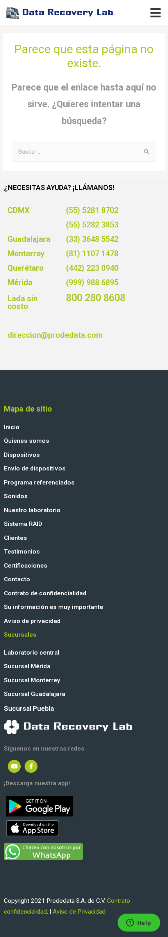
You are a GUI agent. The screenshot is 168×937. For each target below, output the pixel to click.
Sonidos (16, 496)
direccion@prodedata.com (55, 335)
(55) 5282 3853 (92, 224)
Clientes (15, 537)
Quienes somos (26, 440)
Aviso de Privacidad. (80, 911)
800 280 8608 (95, 297)
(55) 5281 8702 (92, 210)
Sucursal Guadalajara (34, 693)
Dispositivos (22, 454)
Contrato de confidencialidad (45, 593)
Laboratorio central (31, 652)
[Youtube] (14, 766)
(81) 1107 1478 (92, 253)
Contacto (17, 579)
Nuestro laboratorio (32, 510)
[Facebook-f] (31, 766)
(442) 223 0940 (92, 268)
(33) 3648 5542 (92, 239)
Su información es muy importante (53, 606)
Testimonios (22, 551)
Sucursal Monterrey (32, 680)
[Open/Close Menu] (155, 13)
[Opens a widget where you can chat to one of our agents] (138, 923)
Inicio (12, 427)
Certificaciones (25, 565)
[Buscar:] (84, 151)
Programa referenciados (39, 482)
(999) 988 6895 (92, 282)
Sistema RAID (23, 523)
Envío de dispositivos (35, 468)
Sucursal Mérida (27, 666)
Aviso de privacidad (32, 621)
